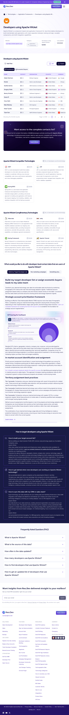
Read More (57, 2)
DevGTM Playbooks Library (42, 655)
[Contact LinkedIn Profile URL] (21, 78)
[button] (64, 6)
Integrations (38, 693)
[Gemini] (58, 638)
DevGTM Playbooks (40, 634)
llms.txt (38, 709)
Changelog (55, 631)
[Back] (49, 117)
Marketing (5, 631)
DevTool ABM (5, 656)
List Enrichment (23, 637)
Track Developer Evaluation (9, 647)
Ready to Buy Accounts (8, 644)
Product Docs (38, 696)
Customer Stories (39, 686)
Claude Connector (40, 677)
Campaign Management (25, 659)
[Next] (65, 117)
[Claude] (53, 638)
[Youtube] (6, 713)
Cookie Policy (48, 706)
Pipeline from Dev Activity (9, 640)
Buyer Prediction (23, 634)
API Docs (37, 699)
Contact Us (55, 628)
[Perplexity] (61, 638)
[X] (10, 713)
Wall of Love (38, 690)
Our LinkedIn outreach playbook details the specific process (23, 370)
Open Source (5, 663)
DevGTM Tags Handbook (41, 652)
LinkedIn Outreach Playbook (42, 628)
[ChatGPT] (56, 638)
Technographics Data (40, 667)
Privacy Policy (42, 602)
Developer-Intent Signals (25, 625)
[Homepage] (8, 6)
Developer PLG (6, 659)
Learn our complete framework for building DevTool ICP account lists (42, 449)
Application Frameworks (25, 14)
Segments (21, 649)
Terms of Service (32, 602)
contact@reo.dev (7, 615)
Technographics (23, 646)
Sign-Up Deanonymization (25, 628)
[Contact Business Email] (23, 78)
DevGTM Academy (40, 625)
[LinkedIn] (3, 713)
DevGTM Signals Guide (41, 664)
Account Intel (22, 631)
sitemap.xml (32, 709)
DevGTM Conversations (41, 637)
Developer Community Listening (24, 663)
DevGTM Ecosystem (40, 641)
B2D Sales (38, 683)
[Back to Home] (4, 14)
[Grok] (63, 638)
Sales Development (7, 625)
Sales (3, 628)
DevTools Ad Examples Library (41, 645)
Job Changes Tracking (25, 667)
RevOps (4, 634)
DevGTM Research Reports (42, 649)
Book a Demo (57, 6)
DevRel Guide (38, 680)
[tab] (9, 69)
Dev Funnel (22, 652)
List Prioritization (23, 655)
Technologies (12, 14)
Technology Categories (41, 670)
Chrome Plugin (23, 670)
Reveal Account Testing (8, 650)
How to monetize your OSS (42, 674)
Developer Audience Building (24, 642)
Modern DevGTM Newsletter (40, 660)
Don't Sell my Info (59, 706)
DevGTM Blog (39, 631)
